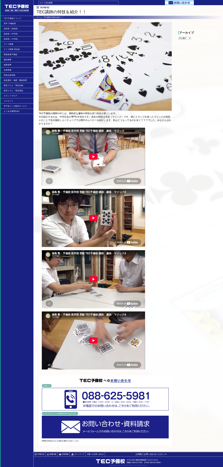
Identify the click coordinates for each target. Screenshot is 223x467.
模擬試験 (53, 454)
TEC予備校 (17, 8)
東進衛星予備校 (10, 54)
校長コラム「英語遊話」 (14, 91)
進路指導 (7, 65)
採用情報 (65, 454)
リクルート (8, 101)
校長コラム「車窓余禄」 (14, 85)
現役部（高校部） (11, 29)
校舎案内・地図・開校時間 (15, 80)
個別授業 (7, 60)
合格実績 (7, 70)
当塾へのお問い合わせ (95, 454)
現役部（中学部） (11, 34)
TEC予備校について (12, 18)
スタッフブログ (10, 96)
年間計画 (40, 454)
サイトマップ (79, 454)
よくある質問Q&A (11, 111)
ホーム (39, 17)
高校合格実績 (9, 75)
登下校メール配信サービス (15, 106)
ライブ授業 (8, 44)
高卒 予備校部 (10, 23)
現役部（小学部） (11, 39)
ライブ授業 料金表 (12, 49)
